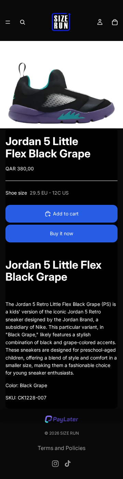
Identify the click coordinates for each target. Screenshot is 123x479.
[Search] (22, 22)
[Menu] (8, 22)
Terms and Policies (61, 448)
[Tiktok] (68, 464)
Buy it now (61, 233)
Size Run (69, 433)
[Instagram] (55, 464)
